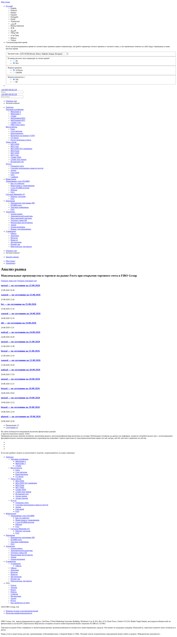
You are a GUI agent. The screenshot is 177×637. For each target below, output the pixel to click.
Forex (13, 129)
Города (13, 585)
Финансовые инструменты (22, 223)
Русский (9, 6)
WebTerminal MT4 (18, 118)
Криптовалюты (17, 133)
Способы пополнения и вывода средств (27, 168)
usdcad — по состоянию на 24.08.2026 (20, 332)
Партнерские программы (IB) (23, 203)
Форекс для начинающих (21, 229)
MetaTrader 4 (16, 112)
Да (17, 61)
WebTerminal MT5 (18, 120)
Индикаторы (16, 596)
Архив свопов (21, 496)
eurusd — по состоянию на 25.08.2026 (20, 285)
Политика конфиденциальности (19, 613)
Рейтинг (14, 190)
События (14, 594)
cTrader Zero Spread (18, 159)
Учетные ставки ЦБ (19, 220)
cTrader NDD (16, 157)
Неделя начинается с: (16, 77)
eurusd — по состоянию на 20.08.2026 (20, 379)
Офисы (13, 233)
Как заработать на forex (20, 603)
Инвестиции (11, 179)
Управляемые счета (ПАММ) (18, 181)
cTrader (13, 116)
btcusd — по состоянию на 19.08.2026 (20, 407)
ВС (17, 82)
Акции (13, 170)
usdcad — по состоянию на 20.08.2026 (20, 369)
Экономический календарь (22, 216)
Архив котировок (18, 227)
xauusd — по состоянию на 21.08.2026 (20, 360)
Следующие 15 (12, 427)
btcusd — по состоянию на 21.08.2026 (20, 351)
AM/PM (18, 73)
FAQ (12, 175)
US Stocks (15, 138)
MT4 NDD (15, 144)
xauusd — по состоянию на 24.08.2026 (20, 313)
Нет (17, 63)
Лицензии (15, 236)
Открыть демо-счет (9, 281)
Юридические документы (21, 246)
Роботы (14, 592)
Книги (13, 590)
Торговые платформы (15, 109)
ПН (17, 79)
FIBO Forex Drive (18, 125)
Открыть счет (11, 101)
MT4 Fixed (15, 151)
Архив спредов (21, 498)
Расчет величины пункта (21, 140)
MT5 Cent (15, 155)
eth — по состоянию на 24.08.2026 (18, 323)
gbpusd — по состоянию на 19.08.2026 (21, 416)
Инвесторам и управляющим (22, 186)
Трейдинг (10, 107)
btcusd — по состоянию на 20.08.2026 (20, 388)
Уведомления (16, 242)
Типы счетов (11, 142)
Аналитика (10, 212)
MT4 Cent (15, 146)
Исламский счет (17, 162)
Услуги (9, 164)
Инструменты (11, 127)
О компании (11, 231)
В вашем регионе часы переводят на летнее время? (29, 58)
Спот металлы (16, 131)
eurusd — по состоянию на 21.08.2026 (20, 341)
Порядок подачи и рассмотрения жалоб (22, 611)
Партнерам (10, 201)
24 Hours (19, 70)
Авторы (14, 587)
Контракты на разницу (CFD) (23, 136)
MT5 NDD (15, 153)
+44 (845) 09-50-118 (9, 90)
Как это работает (17, 183)
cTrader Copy (16, 122)
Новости (14, 240)
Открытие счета (17, 166)
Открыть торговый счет (27, 281)
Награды (14, 238)
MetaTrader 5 (16, 114)
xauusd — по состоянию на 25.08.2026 (20, 294)
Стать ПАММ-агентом (20, 188)
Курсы (13, 601)
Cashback (14, 177)
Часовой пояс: (13, 54)
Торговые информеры (20, 207)
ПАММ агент (16, 205)
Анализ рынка (16, 214)
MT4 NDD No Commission (21, 149)
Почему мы (15, 244)
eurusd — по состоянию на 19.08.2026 (20, 397)
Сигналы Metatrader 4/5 (15, 194)
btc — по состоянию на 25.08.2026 (18, 304)
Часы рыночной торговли (21, 218)
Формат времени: (15, 68)
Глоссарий (15, 173)
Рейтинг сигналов (18, 196)
